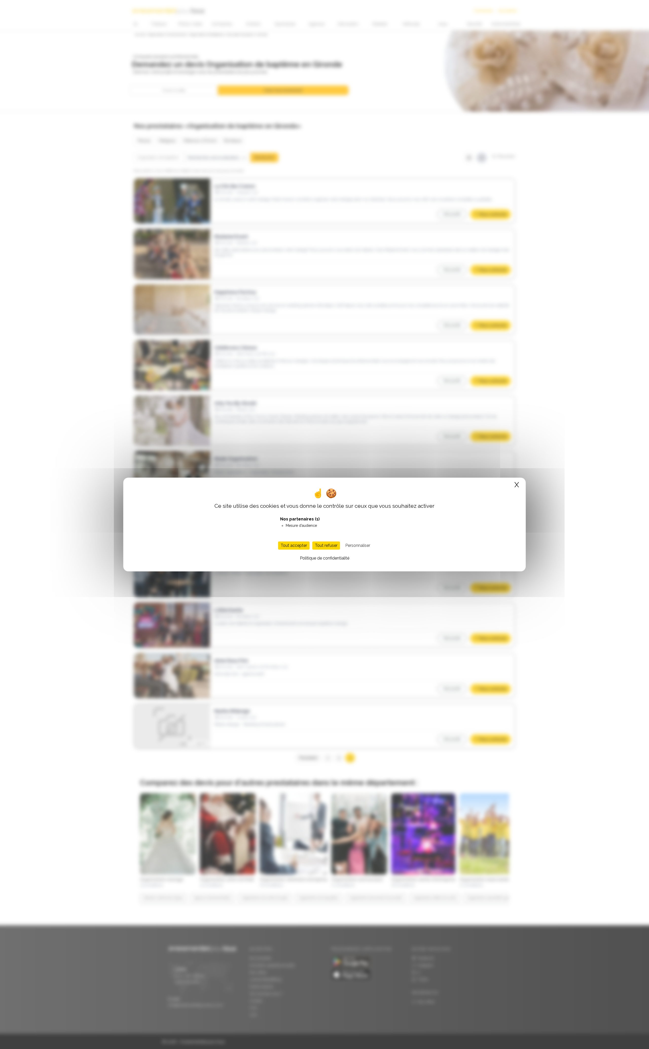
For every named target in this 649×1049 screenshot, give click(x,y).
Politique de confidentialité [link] (324, 558)
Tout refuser (326, 545)
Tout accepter (294, 545)
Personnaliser (357, 545)
